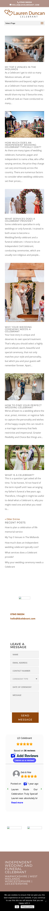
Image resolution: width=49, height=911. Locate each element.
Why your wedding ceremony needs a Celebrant (18, 329)
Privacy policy (27, 907)
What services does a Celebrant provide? (20, 219)
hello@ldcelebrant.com (22, 618)
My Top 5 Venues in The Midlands (20, 68)
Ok (17, 907)
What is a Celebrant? (19, 475)
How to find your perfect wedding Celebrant (23, 406)
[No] (45, 901)
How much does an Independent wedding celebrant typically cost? (23, 144)
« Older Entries (12, 519)
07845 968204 (25, 2)
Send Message (25, 717)
